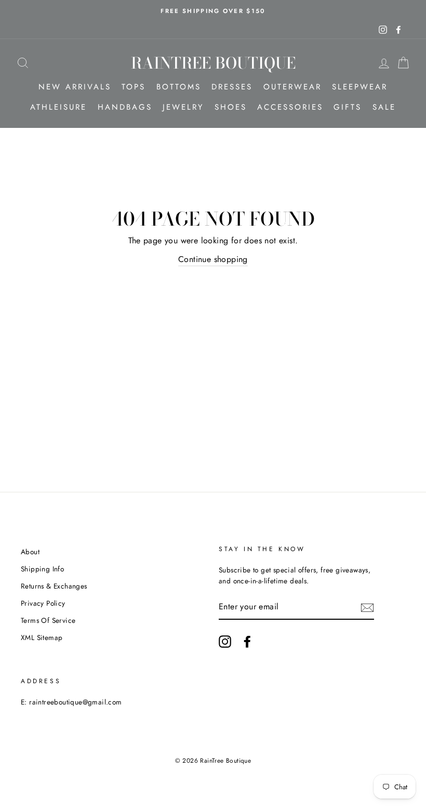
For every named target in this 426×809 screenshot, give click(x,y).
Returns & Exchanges (54, 586)
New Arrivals (74, 87)
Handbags (125, 107)
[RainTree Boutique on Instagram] (225, 641)
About (30, 551)
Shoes (231, 107)
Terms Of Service (48, 620)
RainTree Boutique (213, 63)
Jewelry (183, 107)
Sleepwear (360, 87)
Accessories (290, 107)
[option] (213, 11)
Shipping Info (42, 569)
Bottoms (178, 87)
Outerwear (292, 87)
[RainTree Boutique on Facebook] (247, 641)
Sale (384, 107)
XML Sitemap (41, 637)
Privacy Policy (43, 603)
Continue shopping (213, 259)
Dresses (231, 87)
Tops (133, 87)
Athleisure (58, 107)
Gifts (348, 107)
